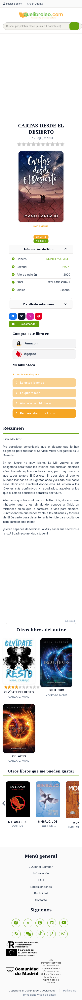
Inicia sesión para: (28, 374)
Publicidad (41, 893)
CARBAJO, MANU (41, 138)
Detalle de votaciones (39, 304)
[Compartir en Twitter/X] (21, 316)
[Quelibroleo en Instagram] (30, 316)
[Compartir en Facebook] (13, 316)
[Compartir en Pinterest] (38, 316)
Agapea (30, 354)
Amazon (31, 343)
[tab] (41, 249)
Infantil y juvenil (57, 258)
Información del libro (39, 249)
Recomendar (28, 323)
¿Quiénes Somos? (41, 866)
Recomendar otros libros (37, 413)
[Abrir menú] (74, 26)
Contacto (41, 900)
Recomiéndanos (41, 886)
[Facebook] (16, 923)
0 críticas (41, 241)
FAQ (41, 880)
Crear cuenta (35, 3)
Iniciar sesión (14, 3)
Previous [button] (4, 803)
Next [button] (78, 803)
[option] (18, 804)
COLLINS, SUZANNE (18, 826)
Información (41, 873)
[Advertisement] (41, 78)
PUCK (65, 266)
